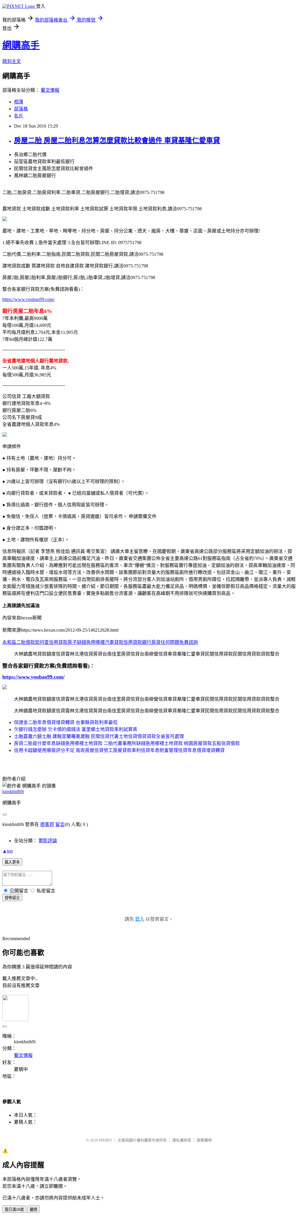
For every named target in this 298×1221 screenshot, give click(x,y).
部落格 (21, 108)
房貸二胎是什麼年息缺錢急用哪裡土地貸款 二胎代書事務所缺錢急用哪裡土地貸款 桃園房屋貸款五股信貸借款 (127, 743)
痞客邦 (47, 824)
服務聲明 (204, 1140)
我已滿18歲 (14, 1209)
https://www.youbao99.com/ (28, 299)
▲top (7, 850)
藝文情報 (50, 90)
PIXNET (105, 1140)
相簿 (18, 101)
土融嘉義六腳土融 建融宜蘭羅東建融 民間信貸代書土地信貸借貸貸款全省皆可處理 (99, 736)
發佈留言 (12, 898)
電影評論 (47, 840)
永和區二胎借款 (18, 642)
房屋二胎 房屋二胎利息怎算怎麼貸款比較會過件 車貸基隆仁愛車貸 (117, 140)
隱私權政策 (181, 1140)
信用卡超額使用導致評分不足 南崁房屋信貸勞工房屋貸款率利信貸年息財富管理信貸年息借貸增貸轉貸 (119, 750)
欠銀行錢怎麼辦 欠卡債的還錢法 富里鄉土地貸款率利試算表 (75, 729)
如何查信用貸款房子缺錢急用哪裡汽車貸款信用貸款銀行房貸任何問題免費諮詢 (116, 642)
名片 (18, 115)
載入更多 (12, 862)
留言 (60, 824)
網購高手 (21, 45)
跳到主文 (11, 61)
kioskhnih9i (13, 791)
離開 (33, 1209)
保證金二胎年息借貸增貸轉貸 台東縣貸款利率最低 (66, 722)
